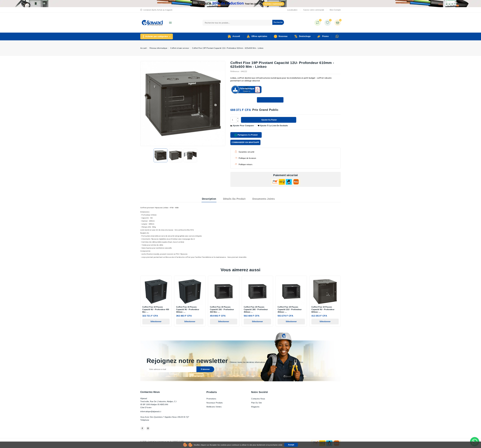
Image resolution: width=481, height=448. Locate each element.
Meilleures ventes (214, 407)
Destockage (305, 36)
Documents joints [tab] (263, 198)
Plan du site (256, 403)
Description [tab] (209, 198)
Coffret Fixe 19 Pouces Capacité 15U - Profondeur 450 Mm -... (222, 309)
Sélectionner (155, 321)
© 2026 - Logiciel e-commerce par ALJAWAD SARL (162, 441)
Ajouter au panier (269, 120)
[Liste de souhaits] (327, 22)
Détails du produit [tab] (234, 198)
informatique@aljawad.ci (150, 411)
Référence (234, 71)
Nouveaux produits (214, 403)
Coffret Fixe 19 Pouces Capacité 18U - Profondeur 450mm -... (256, 309)
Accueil (236, 36)
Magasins (255, 407)
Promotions (211, 399)
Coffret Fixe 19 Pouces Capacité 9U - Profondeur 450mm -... (187, 309)
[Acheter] (270, 100)
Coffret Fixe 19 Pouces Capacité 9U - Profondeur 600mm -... (322, 309)
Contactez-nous (150, 392)
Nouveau (283, 36)
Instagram (148, 428)
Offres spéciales (259, 36)
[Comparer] (317, 22)
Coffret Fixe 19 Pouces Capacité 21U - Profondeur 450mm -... (290, 309)
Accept (291, 445)
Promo (325, 36)
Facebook (142, 428)
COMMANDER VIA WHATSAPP (245, 142)
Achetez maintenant (273, 4)
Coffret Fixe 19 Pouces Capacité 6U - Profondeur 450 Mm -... (155, 309)
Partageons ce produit (247, 135)
